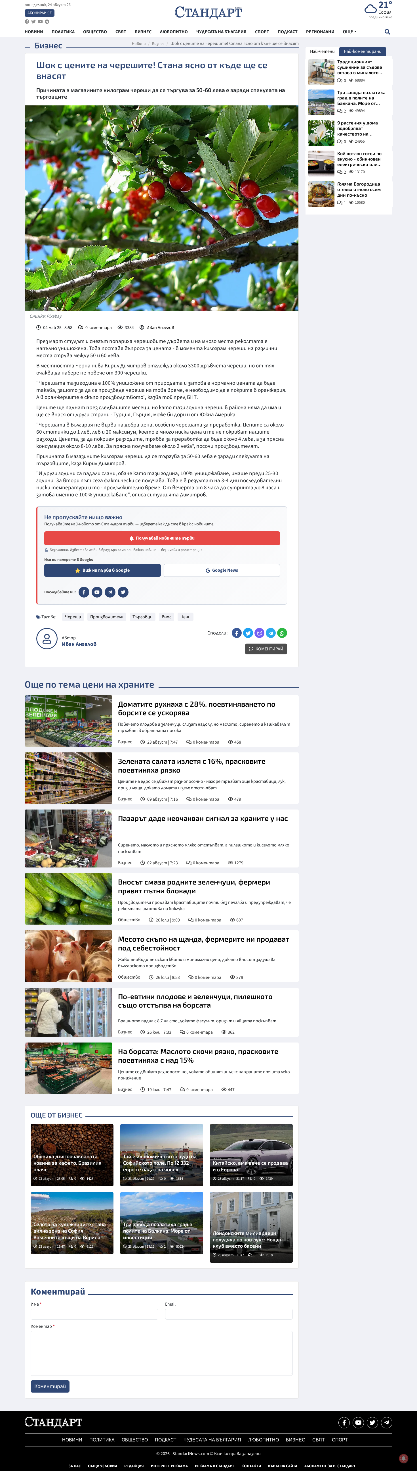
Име (36, 1304)
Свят (318, 1439)
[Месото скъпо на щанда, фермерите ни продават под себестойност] (68, 956)
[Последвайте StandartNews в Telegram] (47, 21)
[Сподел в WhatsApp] (282, 633)
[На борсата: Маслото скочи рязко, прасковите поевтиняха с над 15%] (68, 1068)
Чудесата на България (212, 1439)
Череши (73, 617)
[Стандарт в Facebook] (84, 592)
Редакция (134, 1466)
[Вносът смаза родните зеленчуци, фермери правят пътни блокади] (68, 899)
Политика (102, 1439)
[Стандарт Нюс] (53, 1427)
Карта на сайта (282, 1466)
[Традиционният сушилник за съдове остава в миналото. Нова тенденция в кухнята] (321, 72)
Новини (139, 44)
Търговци (142, 617)
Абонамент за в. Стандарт (330, 1466)
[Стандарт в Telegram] (110, 592)
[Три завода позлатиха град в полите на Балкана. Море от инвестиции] (321, 103)
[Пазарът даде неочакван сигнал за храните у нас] (68, 838)
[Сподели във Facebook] (237, 633)
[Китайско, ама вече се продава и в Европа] (251, 1155)
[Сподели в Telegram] (271, 633)
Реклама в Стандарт (214, 1466)
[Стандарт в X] (123, 592)
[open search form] (387, 31)
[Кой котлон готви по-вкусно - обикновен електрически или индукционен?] (321, 164)
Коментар (43, 1326)
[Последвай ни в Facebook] (344, 1422)
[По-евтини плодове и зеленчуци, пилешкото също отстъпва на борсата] (68, 1012)
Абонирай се (40, 13)
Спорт (340, 1439)
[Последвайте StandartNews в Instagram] (33, 21)
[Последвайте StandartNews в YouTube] (40, 21)
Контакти (251, 1466)
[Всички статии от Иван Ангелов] (47, 638)
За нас (74, 1466)
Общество (129, 920)
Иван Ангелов (160, 327)
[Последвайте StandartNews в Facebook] (27, 21)
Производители (106, 617)
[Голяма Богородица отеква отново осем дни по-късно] (321, 194)
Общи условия (102, 1466)
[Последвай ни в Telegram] (386, 1422)
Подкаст (165, 1439)
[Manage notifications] (403, 1458)
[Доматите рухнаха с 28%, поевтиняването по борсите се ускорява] (68, 721)
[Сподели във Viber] (259, 633)
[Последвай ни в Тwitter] (372, 1422)
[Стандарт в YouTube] (97, 592)
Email (170, 1304)
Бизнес (158, 44)
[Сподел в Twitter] (248, 633)
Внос (166, 617)
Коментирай (269, 649)
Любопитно (263, 1439)
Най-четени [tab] (322, 51)
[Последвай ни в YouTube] (358, 1422)
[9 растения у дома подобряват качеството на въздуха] (321, 133)
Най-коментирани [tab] (363, 51)
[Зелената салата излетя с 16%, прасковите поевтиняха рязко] (68, 778)
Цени (185, 617)
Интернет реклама (169, 1466)
